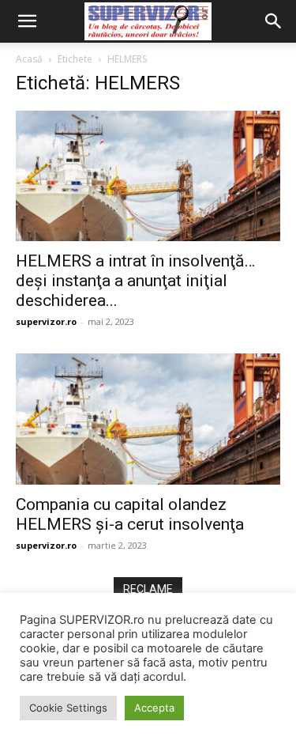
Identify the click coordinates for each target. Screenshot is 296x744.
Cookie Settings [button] (68, 707)
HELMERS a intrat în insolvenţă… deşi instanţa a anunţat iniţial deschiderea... (135, 280)
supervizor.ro (46, 321)
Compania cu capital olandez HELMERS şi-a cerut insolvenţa (130, 514)
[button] (27, 21)
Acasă (29, 59)
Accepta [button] (154, 707)
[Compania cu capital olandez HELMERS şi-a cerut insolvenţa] (148, 418)
